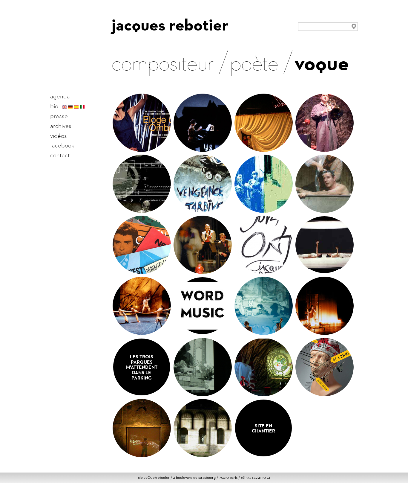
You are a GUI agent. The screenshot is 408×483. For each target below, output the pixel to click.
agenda (60, 96)
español (76, 107)
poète (254, 61)
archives (60, 126)
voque (322, 63)
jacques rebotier (170, 25)
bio (54, 106)
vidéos (58, 136)
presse (59, 116)
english (64, 107)
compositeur (163, 61)
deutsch (70, 107)
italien (82, 107)
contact (60, 155)
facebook (62, 145)
